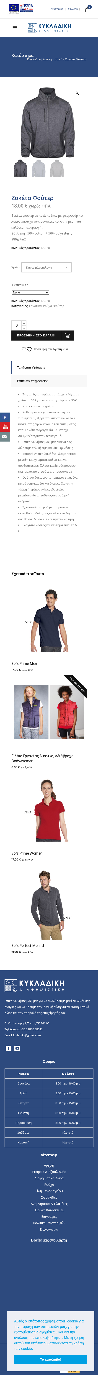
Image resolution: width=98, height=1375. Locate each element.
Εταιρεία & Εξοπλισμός (49, 1172)
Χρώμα (16, 267)
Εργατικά (35, 306)
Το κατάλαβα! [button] (50, 1359)
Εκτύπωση (20, 285)
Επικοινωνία (49, 1229)
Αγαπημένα (57, 9)
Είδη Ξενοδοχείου (49, 1191)
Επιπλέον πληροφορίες (32, 381)
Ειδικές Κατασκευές (49, 1210)
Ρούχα (47, 306)
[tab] (49, 367)
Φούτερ (58, 306)
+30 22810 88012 (32, 1029)
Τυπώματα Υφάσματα (31, 367)
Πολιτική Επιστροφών (49, 1223)
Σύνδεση (73, 9)
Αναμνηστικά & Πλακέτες (49, 1204)
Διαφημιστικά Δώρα (49, 1178)
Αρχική (49, 1165)
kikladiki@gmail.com (27, 1035)
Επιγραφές (49, 1216)
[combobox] (46, 267)
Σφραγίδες (49, 1197)
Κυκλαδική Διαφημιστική (44, 59)
